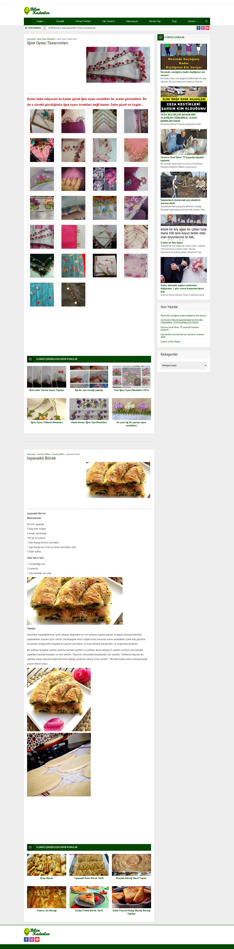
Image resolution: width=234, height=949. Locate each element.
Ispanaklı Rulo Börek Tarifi (89, 878)
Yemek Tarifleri (43, 454)
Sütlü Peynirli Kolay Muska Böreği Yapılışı (131, 912)
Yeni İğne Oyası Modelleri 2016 (131, 390)
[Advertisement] (55, 69)
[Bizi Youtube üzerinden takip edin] (207, 28)
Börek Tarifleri (58, 454)
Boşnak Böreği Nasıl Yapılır (131, 878)
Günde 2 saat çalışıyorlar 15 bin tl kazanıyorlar (71, 28)
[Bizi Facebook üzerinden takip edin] (198, 28)
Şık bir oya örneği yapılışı (89, 390)
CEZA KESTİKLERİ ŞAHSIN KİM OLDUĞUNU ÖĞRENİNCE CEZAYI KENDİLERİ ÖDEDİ (179, 117)
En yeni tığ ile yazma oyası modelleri (131, 424)
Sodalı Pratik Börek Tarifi (89, 910)
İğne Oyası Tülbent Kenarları (47, 422)
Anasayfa (31, 39)
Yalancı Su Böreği (47, 910)
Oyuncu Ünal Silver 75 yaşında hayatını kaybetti (182, 159)
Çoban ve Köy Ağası (172, 242)
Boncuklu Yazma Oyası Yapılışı (46, 390)
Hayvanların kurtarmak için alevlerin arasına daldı (181, 202)
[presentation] (44, 27)
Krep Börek (46, 878)
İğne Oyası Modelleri (46, 39)
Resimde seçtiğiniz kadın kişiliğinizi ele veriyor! (183, 74)
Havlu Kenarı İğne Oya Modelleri (89, 422)
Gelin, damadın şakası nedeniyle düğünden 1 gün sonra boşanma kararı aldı (182, 288)
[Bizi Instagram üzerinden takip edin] (203, 28)
